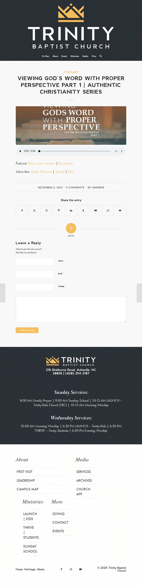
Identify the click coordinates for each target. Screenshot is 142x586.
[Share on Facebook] (22, 210)
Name (61, 260)
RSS (70, 171)
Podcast (71, 72)
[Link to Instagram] (71, 569)
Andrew (98, 187)
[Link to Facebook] (61, 569)
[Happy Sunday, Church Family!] (2, 293)
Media (82, 459)
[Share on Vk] (96, 210)
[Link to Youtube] (80, 569)
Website (61, 286)
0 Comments (75, 187)
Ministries (32, 501)
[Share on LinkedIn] (71, 210)
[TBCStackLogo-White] (70, 26)
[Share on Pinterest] (59, 210)
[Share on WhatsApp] (47, 210)
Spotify (59, 171)
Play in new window (41, 163)
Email (61, 273)
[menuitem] (45, 56)
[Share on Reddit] (108, 210)
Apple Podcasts (41, 171)
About (22, 459)
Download (66, 163)
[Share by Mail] (120, 210)
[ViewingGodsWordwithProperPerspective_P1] (71, 125)
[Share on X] (34, 210)
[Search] (100, 56)
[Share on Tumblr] (83, 210)
